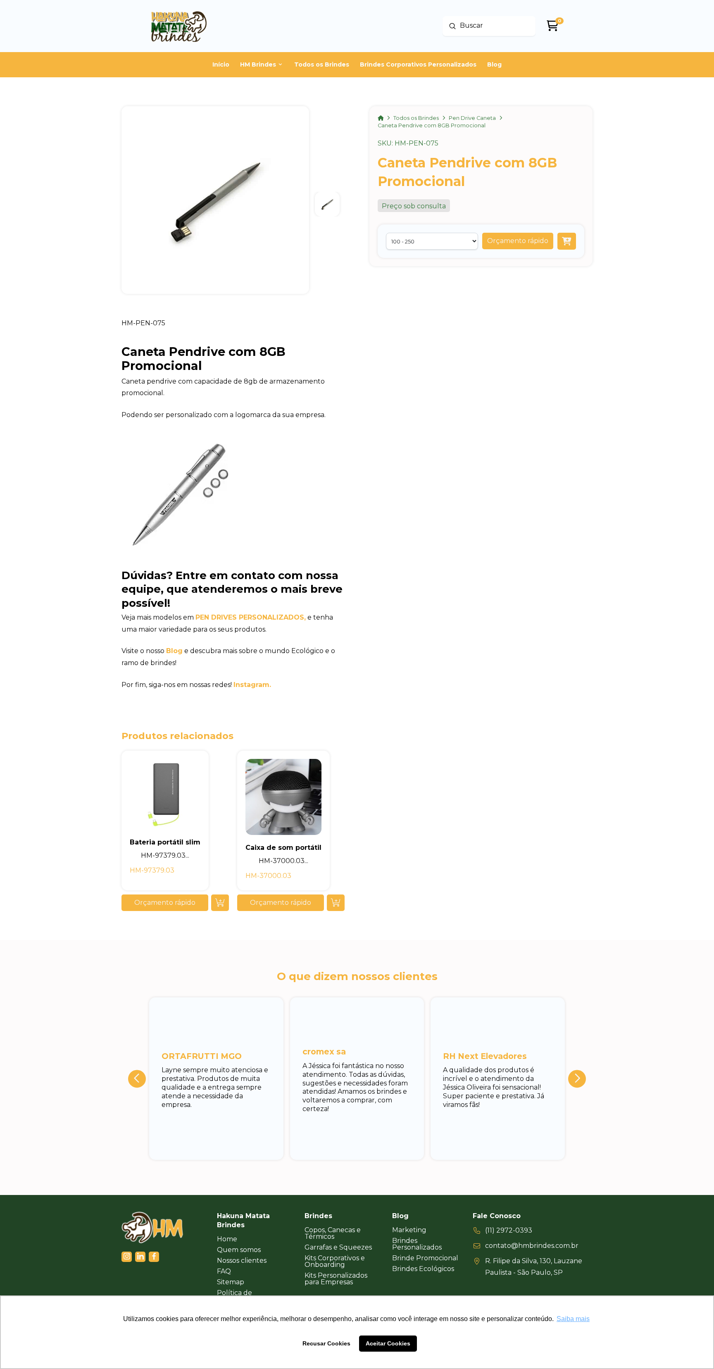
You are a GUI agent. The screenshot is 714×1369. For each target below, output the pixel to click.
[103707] (566, 241)
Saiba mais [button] (573, 1318)
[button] (517, 241)
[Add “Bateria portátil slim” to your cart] (220, 902)
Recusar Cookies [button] (326, 1343)
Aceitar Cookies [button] (388, 1343)
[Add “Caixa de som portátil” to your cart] (336, 902)
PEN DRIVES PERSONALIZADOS (249, 617)
